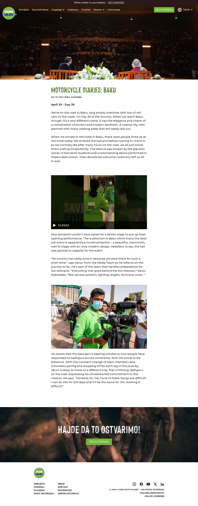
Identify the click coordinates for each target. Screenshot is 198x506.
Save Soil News (40, 9)
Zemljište (24, 9)
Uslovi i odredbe (154, 496)
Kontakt (63, 487)
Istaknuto (73, 9)
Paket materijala (44, 493)
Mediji (61, 483)
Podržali (85, 9)
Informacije (114, 9)
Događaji (39, 490)
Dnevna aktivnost (68, 493)
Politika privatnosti (152, 493)
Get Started (116, 2)
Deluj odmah (164, 9)
